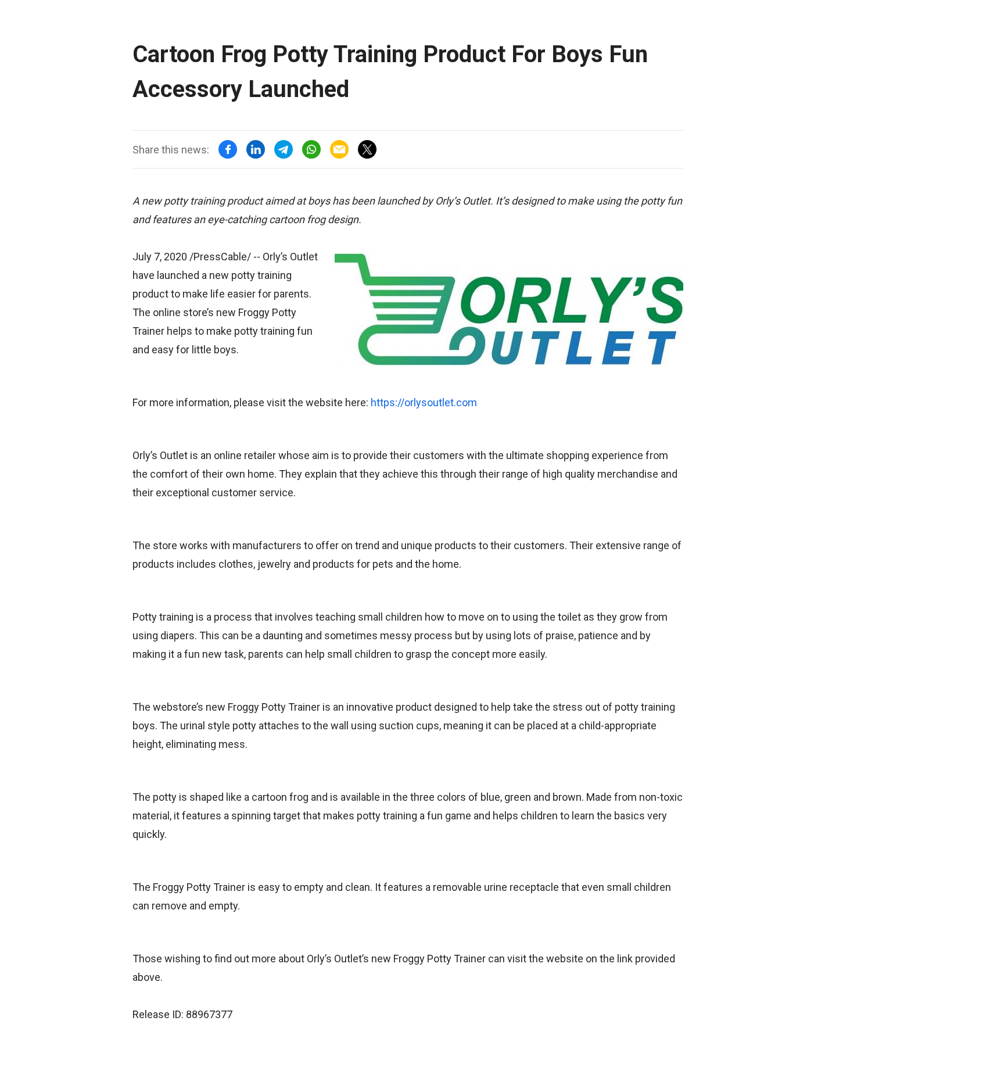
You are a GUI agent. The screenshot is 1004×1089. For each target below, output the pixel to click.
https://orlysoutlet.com (424, 402)
